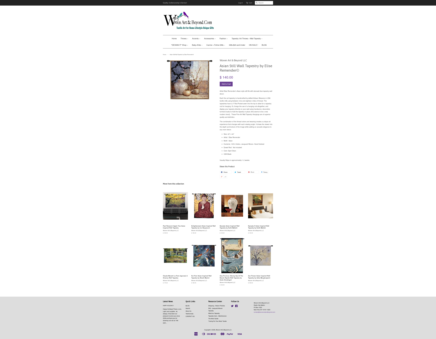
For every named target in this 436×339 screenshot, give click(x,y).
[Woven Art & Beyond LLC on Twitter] (232, 306)
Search (188, 308)
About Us (188, 311)
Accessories (209, 38)
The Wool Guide (213, 318)
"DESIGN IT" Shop (179, 45)
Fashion (223, 38)
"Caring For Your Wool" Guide (217, 321)
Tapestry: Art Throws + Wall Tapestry (246, 38)
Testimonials (189, 314)
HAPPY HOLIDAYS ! (168, 305)
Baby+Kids (196, 45)
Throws (184, 38)
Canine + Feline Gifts (215, 45)
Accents (195, 38)
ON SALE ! (253, 45)
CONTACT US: (190, 316)
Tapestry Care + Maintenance (217, 316)
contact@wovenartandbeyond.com (264, 312)
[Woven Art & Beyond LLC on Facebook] (236, 306)
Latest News (168, 301)
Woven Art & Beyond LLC (224, 330)
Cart (250, 3)
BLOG (264, 45)
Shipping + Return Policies (216, 306)
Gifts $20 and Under (237, 45)
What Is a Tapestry (214, 313)
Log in (240, 3)
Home (174, 38)
